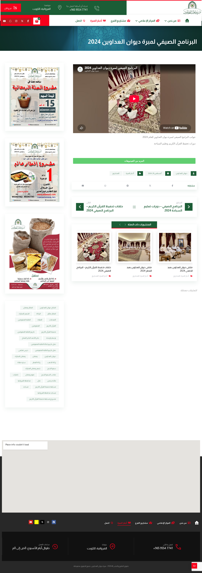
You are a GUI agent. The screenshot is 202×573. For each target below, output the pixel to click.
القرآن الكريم (51, 326)
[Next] (120, 224)
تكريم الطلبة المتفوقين (25, 332)
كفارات (15, 375)
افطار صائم (52, 314)
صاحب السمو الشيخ (48, 375)
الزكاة (38, 314)
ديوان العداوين (181, 173)
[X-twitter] (42, 522)
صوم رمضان (29, 375)
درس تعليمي (23, 350)
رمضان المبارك (20, 356)
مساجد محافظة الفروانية (47, 393)
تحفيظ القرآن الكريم (48, 332)
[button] (28, 21)
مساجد (25, 387)
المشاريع (116, 173)
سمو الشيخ (51, 368)
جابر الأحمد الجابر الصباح (30, 338)
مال (38, 381)
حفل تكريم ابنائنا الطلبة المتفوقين (43, 344)
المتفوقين (36, 326)
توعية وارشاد (51, 338)
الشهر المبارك (24, 314)
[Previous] (125, 224)
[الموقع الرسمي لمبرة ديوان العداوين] (192, 8)
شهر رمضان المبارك (32, 368)
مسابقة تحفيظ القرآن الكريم (45, 387)
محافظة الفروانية (24, 381)
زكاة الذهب (51, 362)
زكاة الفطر (36, 362)
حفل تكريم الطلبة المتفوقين (45, 350)
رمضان (35, 356)
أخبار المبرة (130, 173)
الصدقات (52, 320)
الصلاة (40, 320)
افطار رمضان (28, 308)
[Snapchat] (36, 522)
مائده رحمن (51, 381)
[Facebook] (54, 522)
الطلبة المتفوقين (24, 320)
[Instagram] (48, 522)
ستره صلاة (21, 362)
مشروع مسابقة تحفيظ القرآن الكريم (42, 399)
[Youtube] (31, 522)
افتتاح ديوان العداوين (48, 308)
